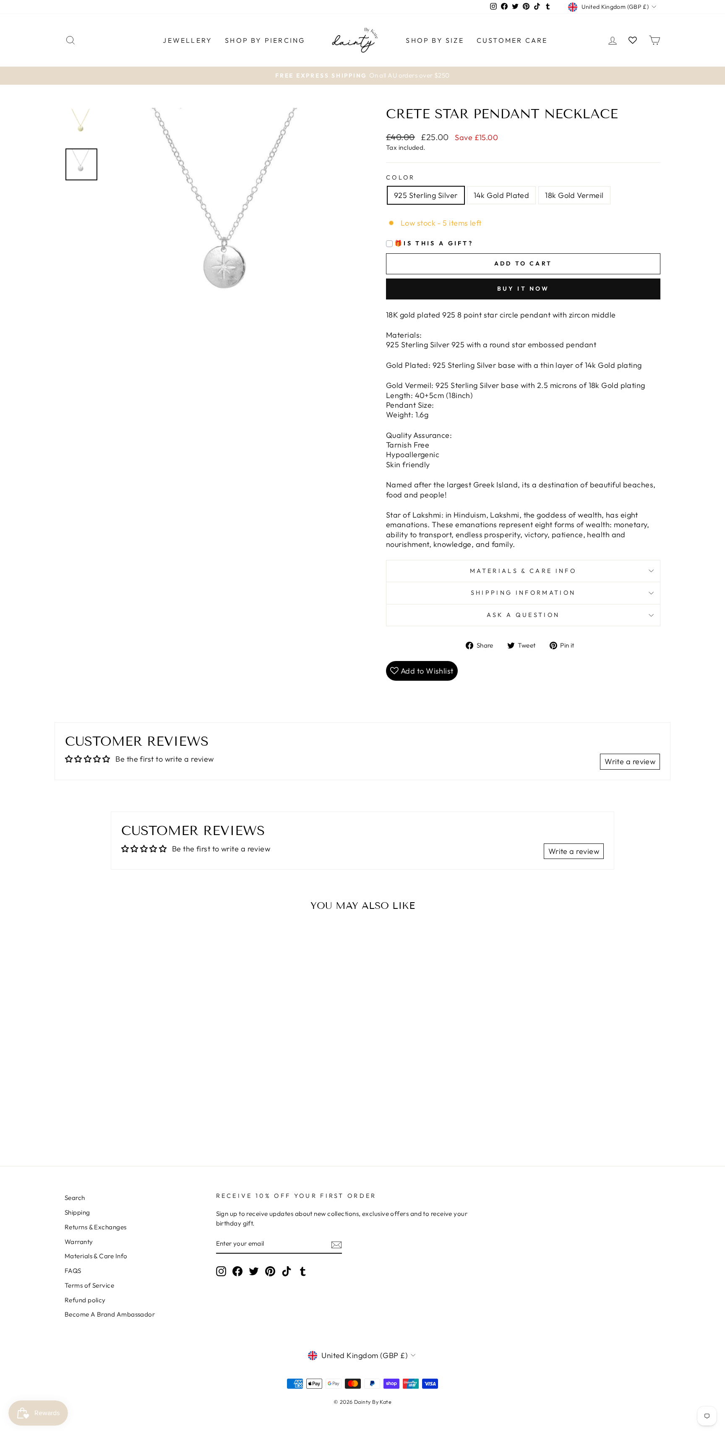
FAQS (73, 1271)
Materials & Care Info (96, 1256)
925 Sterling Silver (426, 195)
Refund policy (85, 1300)
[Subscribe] (336, 1244)
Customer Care (512, 40)
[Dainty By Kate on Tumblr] (303, 1271)
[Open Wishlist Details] (632, 40)
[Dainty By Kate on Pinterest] (270, 1271)
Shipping (77, 1212)
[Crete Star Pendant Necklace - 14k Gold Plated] (136, 1106)
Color (400, 177)
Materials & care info (523, 571)
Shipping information (523, 592)
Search (75, 1198)
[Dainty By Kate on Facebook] (237, 1271)
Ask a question (523, 615)
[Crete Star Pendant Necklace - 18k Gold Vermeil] (147, 1106)
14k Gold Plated (501, 195)
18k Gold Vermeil (574, 195)
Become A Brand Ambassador (110, 1314)
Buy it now (523, 288)
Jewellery (187, 40)
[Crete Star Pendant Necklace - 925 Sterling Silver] (124, 1106)
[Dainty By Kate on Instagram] (221, 1271)
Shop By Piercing (265, 40)
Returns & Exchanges (96, 1227)
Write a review (630, 761)
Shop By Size (435, 40)
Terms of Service (89, 1285)
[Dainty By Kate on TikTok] (287, 1271)
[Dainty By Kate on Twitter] (254, 1271)
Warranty (79, 1242)
